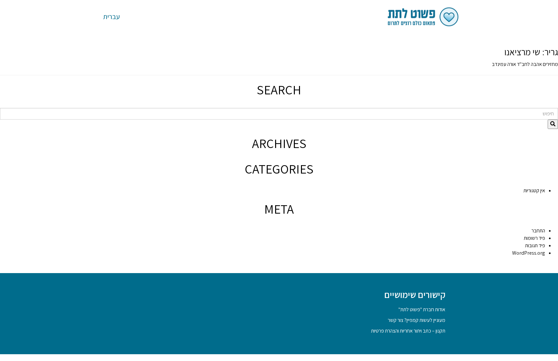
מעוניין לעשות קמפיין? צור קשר (416, 320)
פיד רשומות (534, 238)
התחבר (538, 230)
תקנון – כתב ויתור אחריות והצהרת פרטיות (408, 330)
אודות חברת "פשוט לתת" (421, 309)
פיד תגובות (535, 245)
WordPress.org (528, 253)
